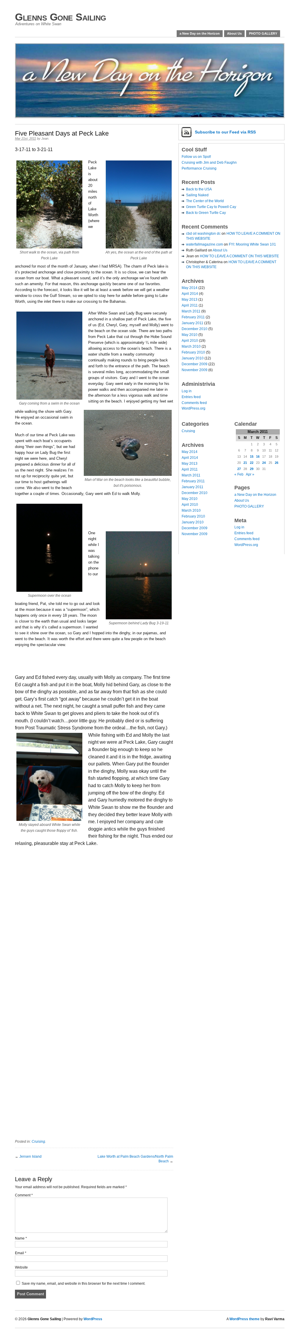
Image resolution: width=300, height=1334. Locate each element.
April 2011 (190, 305)
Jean (44, 138)
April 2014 (190, 294)
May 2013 (189, 299)
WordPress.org (193, 408)
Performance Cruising (199, 168)
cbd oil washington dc (203, 233)
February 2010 (193, 352)
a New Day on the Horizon (200, 33)
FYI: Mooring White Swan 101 (252, 244)
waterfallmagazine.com (204, 244)
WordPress (92, 1319)
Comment (24, 1195)
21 (245, 462)
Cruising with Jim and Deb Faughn (209, 162)
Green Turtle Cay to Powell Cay (211, 207)
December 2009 (194, 364)
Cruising (38, 1141)
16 (258, 456)
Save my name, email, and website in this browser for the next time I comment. (83, 1283)
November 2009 (194, 370)
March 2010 (191, 346)
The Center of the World (205, 201)
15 (251, 456)
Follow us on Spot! (196, 157)
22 (251, 462)
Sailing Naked (197, 195)
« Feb (238, 474)
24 (264, 462)
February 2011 (193, 317)
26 (276, 462)
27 (239, 469)
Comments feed (194, 403)
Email (20, 1253)
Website (21, 1267)
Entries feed (191, 397)
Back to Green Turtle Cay (206, 213)
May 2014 (189, 288)
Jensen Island (30, 1156)
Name (21, 1238)
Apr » (250, 474)
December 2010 (194, 329)
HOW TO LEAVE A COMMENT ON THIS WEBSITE (239, 256)
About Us (234, 33)
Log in (187, 391)
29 (251, 469)
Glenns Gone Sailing (60, 17)
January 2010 (193, 358)
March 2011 (191, 311)
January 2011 (192, 323)
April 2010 (190, 341)
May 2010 (189, 335)
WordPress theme (244, 1319)
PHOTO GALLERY (263, 33)
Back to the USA (199, 189)
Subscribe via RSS (225, 132)
